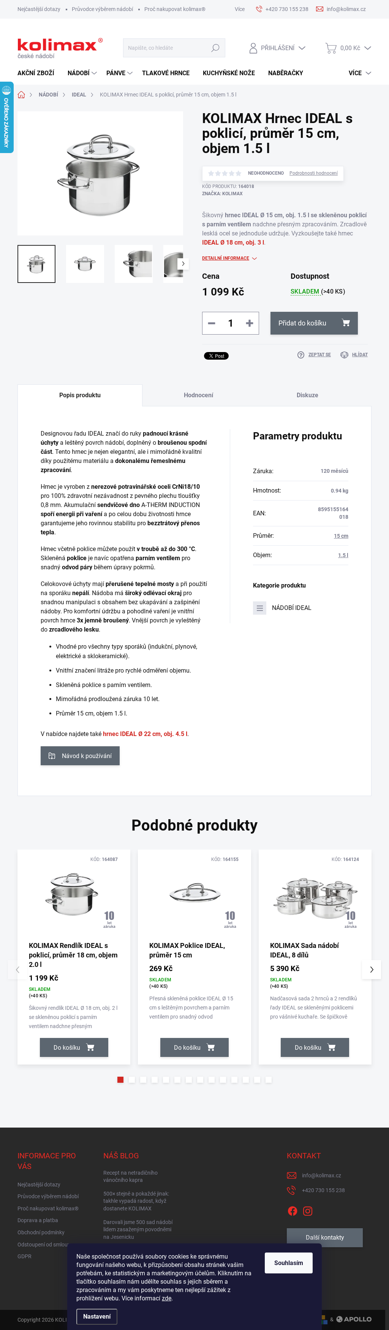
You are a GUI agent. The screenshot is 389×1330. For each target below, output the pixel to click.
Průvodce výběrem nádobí (102, 9)
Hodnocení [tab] (198, 395)
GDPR (24, 1256)
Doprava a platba (37, 1220)
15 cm (341, 536)
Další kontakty (325, 1237)
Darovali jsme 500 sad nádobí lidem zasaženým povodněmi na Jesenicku (137, 1229)
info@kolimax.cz (321, 1175)
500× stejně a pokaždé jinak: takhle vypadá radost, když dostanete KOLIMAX (136, 1201)
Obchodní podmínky (41, 1232)
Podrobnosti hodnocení (313, 173)
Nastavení (97, 1316)
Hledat (215, 48)
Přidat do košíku (302, 323)
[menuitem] (38, 73)
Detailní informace (225, 258)
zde (166, 1298)
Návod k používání (87, 756)
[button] (120, 1079)
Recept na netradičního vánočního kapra (130, 1176)
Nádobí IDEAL (292, 607)
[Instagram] (307, 1209)
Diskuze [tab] (307, 395)
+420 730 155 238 (323, 1190)
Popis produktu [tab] (80, 395)
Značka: (222, 193)
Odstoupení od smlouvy (45, 1245)
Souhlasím (288, 1263)
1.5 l (343, 555)
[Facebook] (292, 1209)
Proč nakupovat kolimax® (175, 9)
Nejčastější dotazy (38, 9)
